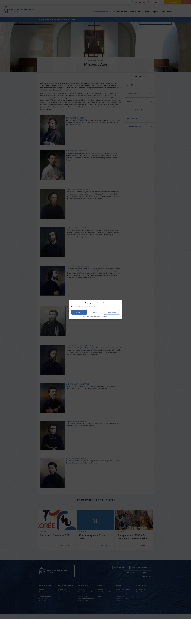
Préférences (112, 312)
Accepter (79, 312)
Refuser (95, 312)
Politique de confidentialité (101, 316)
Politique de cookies (88, 316)
